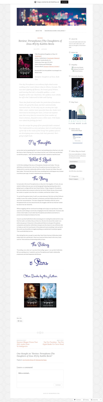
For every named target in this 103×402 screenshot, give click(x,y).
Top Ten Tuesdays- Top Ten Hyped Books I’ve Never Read (53, 342)
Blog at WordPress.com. (51, 393)
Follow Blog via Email (78, 151)
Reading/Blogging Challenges (55, 30)
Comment (58, 385)
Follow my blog (77, 140)
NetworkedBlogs (76, 134)
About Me (39, 30)
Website (56, 58)
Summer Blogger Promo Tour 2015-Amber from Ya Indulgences (27, 343)
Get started (64, 2)
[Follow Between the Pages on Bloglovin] (76, 59)
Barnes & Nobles (54, 66)
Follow (72, 166)
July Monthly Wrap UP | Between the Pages (35, 360)
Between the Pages (77, 137)
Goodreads (38, 56)
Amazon (46, 66)
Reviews (40, 38)
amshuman (44, 49)
